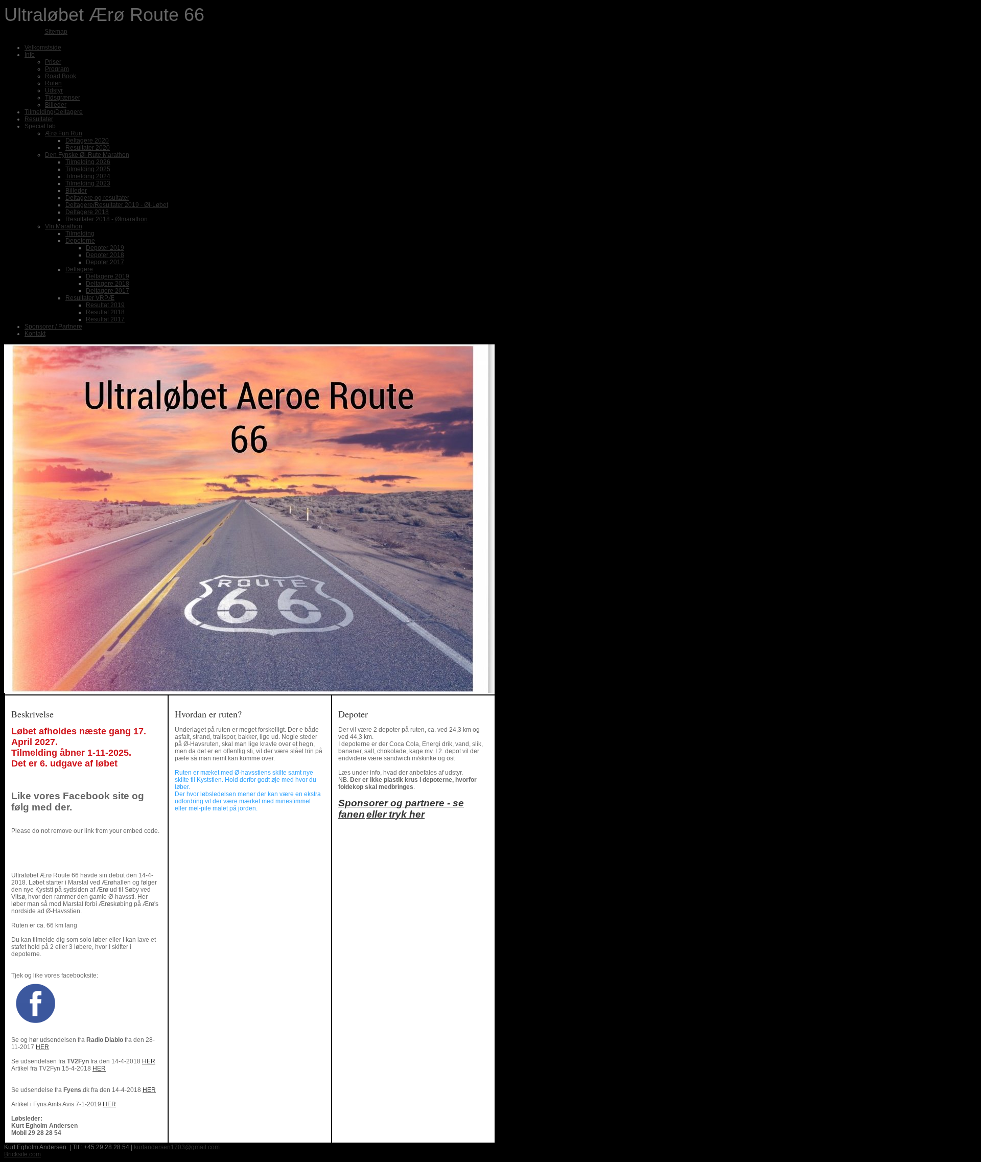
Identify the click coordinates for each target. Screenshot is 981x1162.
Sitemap (55, 31)
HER (42, 1047)
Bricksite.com (22, 1154)
